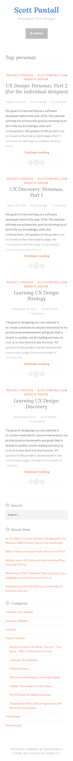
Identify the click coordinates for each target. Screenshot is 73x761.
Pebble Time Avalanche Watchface (31, 686)
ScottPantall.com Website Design (30, 694)
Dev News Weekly (16, 620)
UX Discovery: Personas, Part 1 (36, 192)
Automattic (50, 753)
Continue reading (44, 152)
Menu (38, 33)
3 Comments (36, 313)
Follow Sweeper (19, 668)
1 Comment (59, 205)
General (10, 629)
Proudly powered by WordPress (36, 749)
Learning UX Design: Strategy (36, 296)
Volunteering (13, 725)
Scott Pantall (36, 10)
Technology (12, 716)
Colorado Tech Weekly (19, 612)
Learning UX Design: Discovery (36, 404)
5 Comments (36, 421)
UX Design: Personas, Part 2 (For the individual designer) (37, 89)
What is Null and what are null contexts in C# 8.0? (35, 551)
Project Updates (20, 75)
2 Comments (58, 102)
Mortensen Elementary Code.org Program (35, 677)
